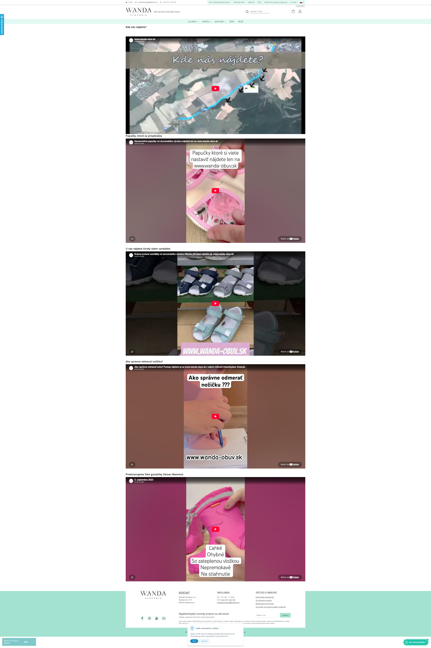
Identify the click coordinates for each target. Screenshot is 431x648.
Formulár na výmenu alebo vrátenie (271, 607)
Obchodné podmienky (265, 597)
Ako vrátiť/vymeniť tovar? (219, 2)
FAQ (259, 2)
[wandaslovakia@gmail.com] (164, 618)
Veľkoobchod (238, 2)
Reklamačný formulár (265, 603)
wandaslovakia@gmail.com (148, 2)
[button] (427, 640)
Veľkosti (251, 2)
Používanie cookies (264, 600)
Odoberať (285, 615)
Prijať (194, 641)
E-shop (294, 2)
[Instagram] (149, 618)
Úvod (130, 2)
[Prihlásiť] (300, 12)
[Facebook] (142, 618)
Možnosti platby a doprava (276, 2)
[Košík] (293, 12)
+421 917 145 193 (169, 2)
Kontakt (184, 592)
